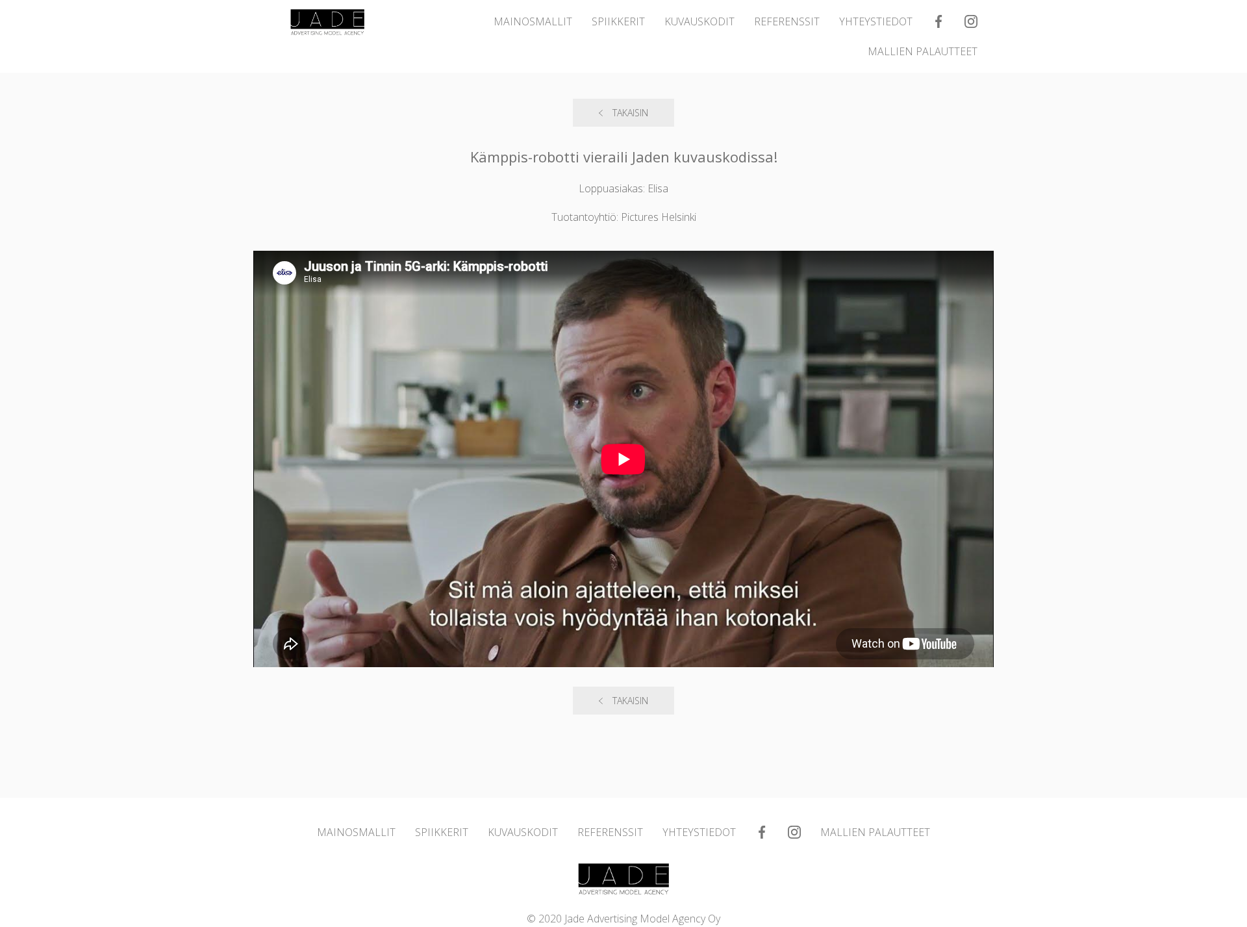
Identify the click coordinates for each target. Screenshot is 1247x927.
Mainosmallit (533, 21)
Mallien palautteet (922, 51)
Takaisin (630, 113)
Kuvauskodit (699, 21)
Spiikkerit (618, 21)
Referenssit (787, 21)
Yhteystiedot (876, 21)
